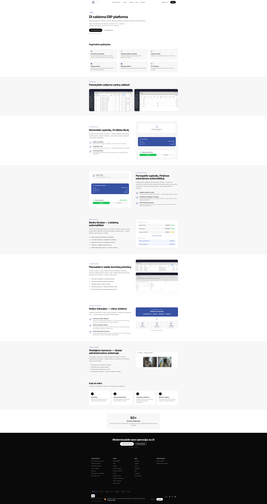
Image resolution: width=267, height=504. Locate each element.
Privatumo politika (160, 461)
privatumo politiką (111, 500)
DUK (136, 470)
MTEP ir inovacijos (117, 480)
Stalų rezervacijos (95, 475)
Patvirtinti (148, 154)
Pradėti (173, 2)
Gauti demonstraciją (96, 30)
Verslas (124, 2)
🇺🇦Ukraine (118, 491)
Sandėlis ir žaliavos (117, 468)
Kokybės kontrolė (117, 475)
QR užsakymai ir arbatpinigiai (97, 473)
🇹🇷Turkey (101, 491)
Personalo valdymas (117, 470)
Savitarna (93, 470)
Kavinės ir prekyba (116, 2)
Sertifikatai (137, 468)
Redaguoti (166, 154)
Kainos (136, 2)
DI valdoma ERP (116, 461)
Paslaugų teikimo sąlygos (162, 463)
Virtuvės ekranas (95, 468)
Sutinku (160, 499)
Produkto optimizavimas (118, 478)
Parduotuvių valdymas (96, 466)
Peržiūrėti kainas (109, 30)
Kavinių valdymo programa (97, 461)
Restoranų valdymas (95, 463)
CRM (114, 463)
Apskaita (115, 466)
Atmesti (152, 499)
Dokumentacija (138, 475)
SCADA (114, 473)
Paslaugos (143, 2)
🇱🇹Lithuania (94, 491)
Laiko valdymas (116, 483)
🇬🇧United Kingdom (110, 491)
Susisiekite (137, 473)
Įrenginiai (131, 2)
